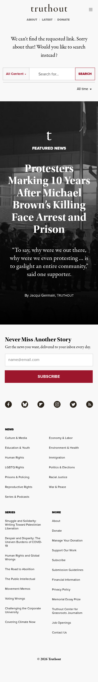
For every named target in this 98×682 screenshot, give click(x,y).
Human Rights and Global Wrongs (22, 557)
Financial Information (66, 579)
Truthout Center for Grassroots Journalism (67, 611)
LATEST (47, 19)
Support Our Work (64, 550)
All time (82, 89)
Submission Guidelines (67, 570)
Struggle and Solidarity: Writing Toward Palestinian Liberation (23, 525)
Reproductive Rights (18, 487)
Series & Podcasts (17, 496)
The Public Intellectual (20, 579)
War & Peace (57, 487)
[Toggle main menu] (92, 10)
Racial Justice (58, 477)
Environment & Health (64, 447)
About (56, 521)
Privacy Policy (61, 589)
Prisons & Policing (17, 477)
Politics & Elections (62, 467)
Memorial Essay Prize (66, 599)
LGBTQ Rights (14, 467)
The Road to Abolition (19, 569)
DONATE (63, 19)
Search (85, 73)
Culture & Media (16, 438)
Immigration (57, 457)
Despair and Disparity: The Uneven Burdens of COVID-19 (23, 542)
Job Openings (61, 622)
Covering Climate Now (20, 622)
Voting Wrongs (15, 598)
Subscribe (59, 560)
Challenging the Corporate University (23, 610)
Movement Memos (17, 588)
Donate (57, 530)
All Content (14, 73)
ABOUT (32, 19)
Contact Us (59, 632)
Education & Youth (17, 447)
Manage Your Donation (67, 540)
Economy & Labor (61, 438)
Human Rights (14, 457)
